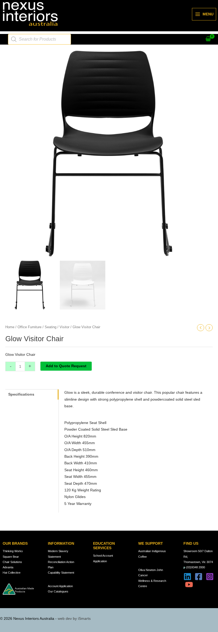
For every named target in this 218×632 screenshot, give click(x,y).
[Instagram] (210, 577)
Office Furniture (29, 327)
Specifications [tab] (21, 394)
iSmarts (84, 619)
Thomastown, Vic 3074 (198, 562)
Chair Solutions (12, 562)
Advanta (8, 567)
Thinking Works (13, 551)
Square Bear (11, 556)
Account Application (60, 586)
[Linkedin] (187, 577)
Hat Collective (11, 572)
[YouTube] (189, 584)
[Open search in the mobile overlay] (39, 39)
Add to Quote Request (66, 366)
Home (9, 327)
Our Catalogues (58, 591)
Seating (50, 327)
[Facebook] (199, 577)
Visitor (64, 327)
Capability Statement (61, 572)
